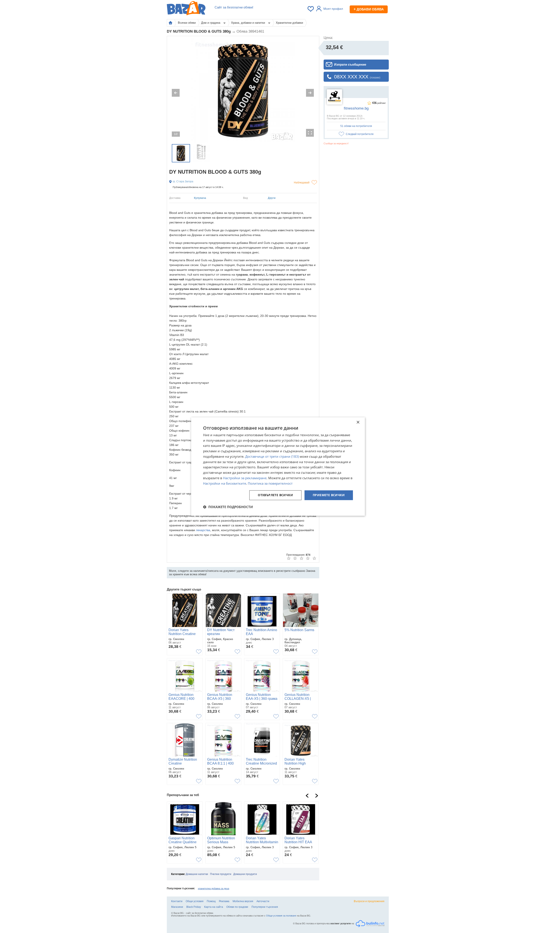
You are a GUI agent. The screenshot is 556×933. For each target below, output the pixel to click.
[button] (228, 506)
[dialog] (278, 466)
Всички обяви (187, 22)
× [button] (357, 422)
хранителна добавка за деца (213, 888)
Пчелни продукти (220, 874)
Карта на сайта (213, 906)
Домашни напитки (197, 874)
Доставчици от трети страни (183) (272, 456)
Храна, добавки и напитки (248, 22)
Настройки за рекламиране (244, 478)
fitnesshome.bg (356, 108)
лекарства (203, 530)
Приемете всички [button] (329, 495)
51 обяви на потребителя (356, 126)
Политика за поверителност (270, 483)
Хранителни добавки (289, 22)
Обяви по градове (237, 906)
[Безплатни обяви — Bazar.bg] (186, 8)
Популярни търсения (265, 906)
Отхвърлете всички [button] (275, 495)
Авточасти (262, 901)
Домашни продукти (245, 874)
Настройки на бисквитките (224, 483)
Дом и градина (211, 22)
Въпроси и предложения (369, 901)
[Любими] (311, 9)
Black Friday (193, 906)
